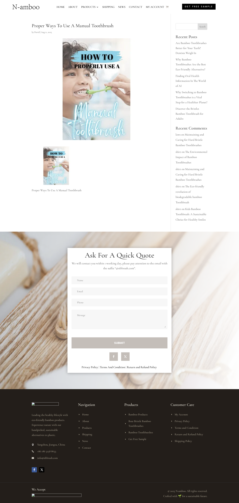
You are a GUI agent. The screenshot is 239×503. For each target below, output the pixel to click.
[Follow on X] (125, 356)
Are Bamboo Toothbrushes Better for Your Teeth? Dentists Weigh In (191, 48)
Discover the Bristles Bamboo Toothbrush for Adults (189, 113)
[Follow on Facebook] (113, 356)
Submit (119, 343)
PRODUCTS (88, 7)
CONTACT (135, 7)
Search (202, 26)
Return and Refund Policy (142, 367)
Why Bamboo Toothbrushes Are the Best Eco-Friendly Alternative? (191, 64)
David (37, 32)
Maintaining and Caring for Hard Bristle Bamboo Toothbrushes (190, 140)
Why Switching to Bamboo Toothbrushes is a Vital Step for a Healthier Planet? (191, 97)
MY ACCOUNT (155, 7)
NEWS (121, 7)
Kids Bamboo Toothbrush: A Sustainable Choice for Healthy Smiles (191, 214)
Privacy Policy (90, 367)
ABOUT (73, 7)
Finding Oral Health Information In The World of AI (191, 81)
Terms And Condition (112, 367)
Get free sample (199, 6)
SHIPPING (108, 7)
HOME (61, 7)
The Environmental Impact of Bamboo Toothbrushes (191, 157)
